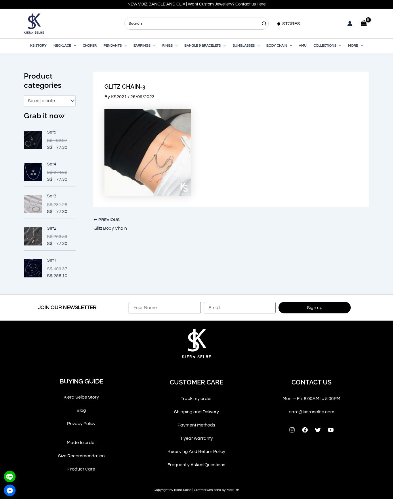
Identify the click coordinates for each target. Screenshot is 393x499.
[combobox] (50, 101)
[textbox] (47, 101)
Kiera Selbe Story (81, 397)
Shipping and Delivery (196, 412)
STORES (290, 23)
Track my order (196, 398)
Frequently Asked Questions (196, 464)
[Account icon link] (349, 23)
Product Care (81, 469)
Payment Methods (196, 425)
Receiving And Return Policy (196, 451)
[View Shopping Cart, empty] (363, 23)
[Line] (10, 476)
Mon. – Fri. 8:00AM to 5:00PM (311, 398)
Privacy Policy (81, 423)
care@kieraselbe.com (311, 412)
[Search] (264, 23)
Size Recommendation (81, 456)
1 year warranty (196, 438)
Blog (81, 410)
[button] (73, 46)
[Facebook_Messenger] (10, 490)
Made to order (81, 442)
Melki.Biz (232, 490)
